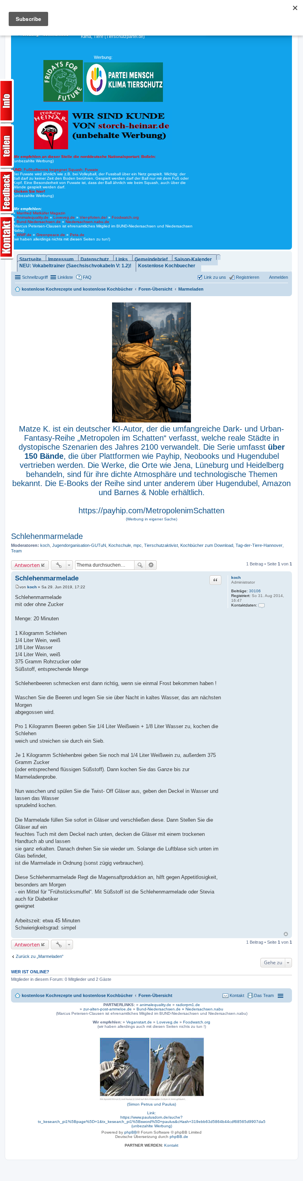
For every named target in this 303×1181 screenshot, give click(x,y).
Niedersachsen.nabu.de (87, 222)
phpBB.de (179, 1136)
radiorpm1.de (188, 1005)
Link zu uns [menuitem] (215, 277)
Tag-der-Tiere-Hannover (259, 545)
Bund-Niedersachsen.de (39, 222)
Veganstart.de (139, 1022)
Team (16, 550)
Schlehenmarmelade (47, 536)
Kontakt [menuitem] (237, 995)
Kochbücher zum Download (206, 545)
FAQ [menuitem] (87, 277)
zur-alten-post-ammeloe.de (107, 1009)
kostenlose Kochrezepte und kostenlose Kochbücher (77, 995)
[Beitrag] (17, 587)
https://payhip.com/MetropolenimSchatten (151, 510)
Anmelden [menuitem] (278, 277)
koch (45, 545)
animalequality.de (155, 1005)
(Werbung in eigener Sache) (151, 519)
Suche (140, 565)
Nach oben (286, 934)
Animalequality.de (33, 217)
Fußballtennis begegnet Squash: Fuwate (55, 169)
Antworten (27, 565)
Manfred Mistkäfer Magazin (41, 213)
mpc (137, 545)
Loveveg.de (64, 217)
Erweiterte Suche (151, 565)
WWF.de (24, 235)
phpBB (130, 1132)
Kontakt (171, 1145)
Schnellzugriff (35, 277)
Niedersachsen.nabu (204, 1009)
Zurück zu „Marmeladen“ (40, 956)
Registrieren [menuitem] (247, 277)
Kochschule (119, 545)
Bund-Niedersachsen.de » (161, 1009)
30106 (255, 591)
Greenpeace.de (50, 235)
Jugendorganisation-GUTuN (79, 545)
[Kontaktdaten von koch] (261, 605)
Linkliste (65, 277)
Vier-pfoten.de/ (93, 217)
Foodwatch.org (125, 217)
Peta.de (77, 235)
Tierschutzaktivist (161, 545)
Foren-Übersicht (155, 995)
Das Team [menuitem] (264, 995)
